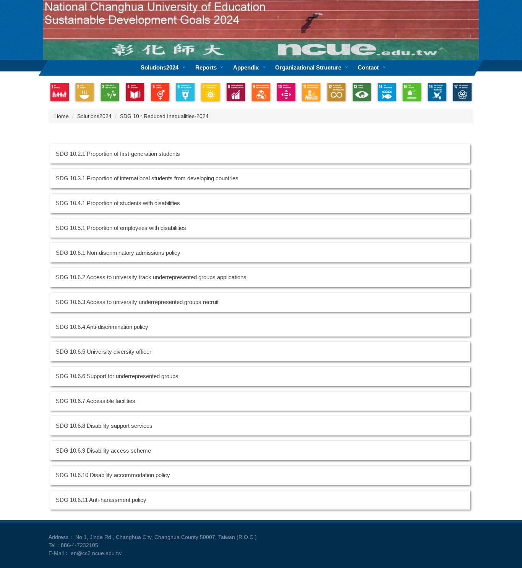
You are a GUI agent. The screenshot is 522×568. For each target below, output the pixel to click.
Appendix (246, 67)
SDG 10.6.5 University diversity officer (103, 352)
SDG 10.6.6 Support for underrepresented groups (117, 376)
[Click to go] (59, 92)
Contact (368, 67)
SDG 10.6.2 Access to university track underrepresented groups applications (151, 277)
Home (61, 116)
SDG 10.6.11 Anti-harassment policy (101, 500)
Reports (206, 67)
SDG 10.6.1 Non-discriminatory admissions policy (118, 253)
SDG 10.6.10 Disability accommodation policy (113, 475)
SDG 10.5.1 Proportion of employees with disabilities (121, 228)
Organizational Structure (308, 67)
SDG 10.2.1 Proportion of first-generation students (118, 154)
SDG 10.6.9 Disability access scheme (103, 451)
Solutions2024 (159, 67)
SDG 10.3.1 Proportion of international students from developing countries (147, 178)
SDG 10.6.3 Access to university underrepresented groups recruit (137, 302)
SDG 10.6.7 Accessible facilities (95, 401)
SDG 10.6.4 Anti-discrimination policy (102, 327)
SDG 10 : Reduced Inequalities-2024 (164, 116)
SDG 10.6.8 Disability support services (104, 426)
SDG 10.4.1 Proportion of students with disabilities (118, 203)
